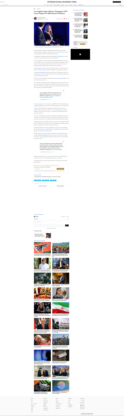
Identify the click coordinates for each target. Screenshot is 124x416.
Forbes (40, 68)
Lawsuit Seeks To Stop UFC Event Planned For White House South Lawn (79, 36)
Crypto (66, 4)
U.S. (44, 4)
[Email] (66, 19)
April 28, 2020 (48, 99)
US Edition (120, 4)
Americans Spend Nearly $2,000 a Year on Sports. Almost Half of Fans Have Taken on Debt (60, 255)
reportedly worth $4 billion (61, 78)
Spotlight (44, 405)
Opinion (75, 4)
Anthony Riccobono (42, 17)
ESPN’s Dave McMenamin (43, 135)
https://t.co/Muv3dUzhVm (56, 149)
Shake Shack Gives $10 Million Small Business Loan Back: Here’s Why (48, 176)
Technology (71, 4)
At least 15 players (45, 123)
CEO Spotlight (45, 408)
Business (62, 4)
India (69, 402)
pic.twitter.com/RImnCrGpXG (46, 97)
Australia (69, 400)
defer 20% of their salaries (47, 130)
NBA (44, 52)
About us (57, 400)
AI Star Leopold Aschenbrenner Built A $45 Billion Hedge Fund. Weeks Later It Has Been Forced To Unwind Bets (42, 362)
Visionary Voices (45, 400)
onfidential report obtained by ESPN (41, 72)
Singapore (69, 403)
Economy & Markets (57, 4)
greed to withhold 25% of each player (53, 127)
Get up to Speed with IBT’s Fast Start (82, 41)
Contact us (57, 402)
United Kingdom (70, 405)
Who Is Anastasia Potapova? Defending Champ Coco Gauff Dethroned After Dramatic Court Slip (42, 315)
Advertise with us (58, 408)
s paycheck (62, 127)
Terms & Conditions (58, 403)
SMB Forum (45, 403)
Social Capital (45, 402)
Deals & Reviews (80, 4)
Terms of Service (56, 170)
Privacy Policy (62, 170)
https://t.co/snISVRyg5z (55, 95)
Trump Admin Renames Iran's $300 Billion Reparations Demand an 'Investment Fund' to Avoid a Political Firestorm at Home (42, 331)
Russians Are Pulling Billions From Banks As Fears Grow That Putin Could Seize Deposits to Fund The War (60, 331)
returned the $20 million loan (39, 105)
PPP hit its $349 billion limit (59, 56)
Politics (51, 4)
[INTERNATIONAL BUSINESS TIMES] (62, 2)
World (47, 4)
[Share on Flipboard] (63, 19)
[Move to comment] (68, 19)
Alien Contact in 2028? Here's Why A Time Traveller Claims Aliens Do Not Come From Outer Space (60, 347)
